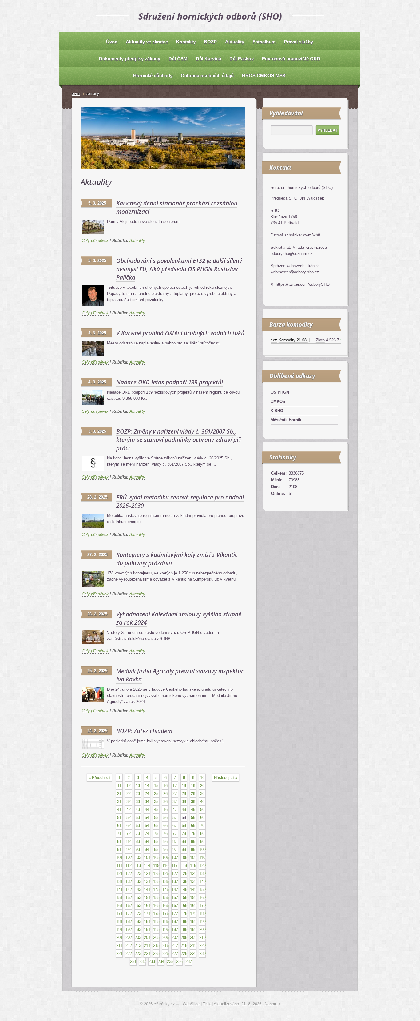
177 (175, 913)
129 (193, 873)
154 (147, 897)
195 (156, 929)
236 (179, 961)
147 (175, 889)
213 (138, 945)
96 (165, 849)
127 (175, 873)
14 (147, 785)
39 (193, 801)
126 (165, 873)
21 (119, 793)
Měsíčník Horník (286, 420)
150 (202, 889)
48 (184, 809)
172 (128, 913)
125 (156, 873)
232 (142, 961)
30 (202, 793)
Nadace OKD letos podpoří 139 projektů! (169, 382)
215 (156, 945)
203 (138, 937)
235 (170, 961)
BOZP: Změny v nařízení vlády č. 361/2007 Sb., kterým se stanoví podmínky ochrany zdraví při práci (178, 439)
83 (138, 841)
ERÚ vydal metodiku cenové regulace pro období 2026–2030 (180, 501)
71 (119, 833)
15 (156, 785)
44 (147, 809)
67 (174, 825)
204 (147, 937)
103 (138, 857)
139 (193, 881)
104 (147, 857)
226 (165, 953)
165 (156, 905)
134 (147, 881)
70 (202, 825)
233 (152, 961)
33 (138, 801)
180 (202, 913)
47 (174, 809)
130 (202, 873)
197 (175, 929)
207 (175, 937)
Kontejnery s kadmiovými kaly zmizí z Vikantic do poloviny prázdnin (177, 559)
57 (174, 817)
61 (119, 825)
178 (184, 913)
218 (184, 945)
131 (119, 881)
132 (128, 881)
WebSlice (191, 1004)
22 (128, 793)
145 (156, 889)
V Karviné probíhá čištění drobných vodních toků (180, 333)
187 (175, 921)
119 (193, 865)
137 (175, 881)
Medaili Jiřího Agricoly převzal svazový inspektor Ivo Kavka (180, 675)
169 (193, 905)
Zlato (308, 340)
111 (119, 865)
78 (184, 833)
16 (165, 785)
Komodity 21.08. (281, 340)
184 (147, 921)
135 (156, 881)
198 (184, 929)
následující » (225, 777)
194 (147, 929)
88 (184, 841)
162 (128, 905)
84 (147, 841)
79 (193, 833)
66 (165, 825)
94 (147, 849)
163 (138, 905)
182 (128, 921)
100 (202, 849)
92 (128, 849)
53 (138, 817)
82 (128, 841)
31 (119, 801)
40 (202, 801)
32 (128, 801)
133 (138, 881)
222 (128, 953)
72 (128, 833)
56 (165, 817)
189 (193, 921)
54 (147, 817)
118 (184, 865)
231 (133, 961)
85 (156, 841)
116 (165, 865)
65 (156, 825)
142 (128, 889)
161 (119, 905)
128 (184, 873)
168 (184, 905)
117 (175, 865)
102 (128, 857)
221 (119, 953)
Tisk (207, 1004)
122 (128, 873)
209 (193, 937)
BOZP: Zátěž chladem (144, 731)
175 (156, 913)
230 (202, 953)
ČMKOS (278, 401)
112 (128, 865)
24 (147, 793)
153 (138, 897)
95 (156, 849)
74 (147, 833)
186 (165, 921)
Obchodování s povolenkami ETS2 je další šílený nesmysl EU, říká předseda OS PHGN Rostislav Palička (179, 269)
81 (119, 841)
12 (128, 785)
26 (165, 793)
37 (174, 801)
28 (184, 793)
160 (202, 897)
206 (165, 937)
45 (156, 809)
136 (165, 881)
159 (193, 897)
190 (202, 921)
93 (138, 849)
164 (147, 905)
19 (193, 785)
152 (128, 897)
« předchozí (99, 777)
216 (165, 945)
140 (202, 881)
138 (184, 881)
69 (193, 825)
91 (119, 849)
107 (175, 857)
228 (184, 953)
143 (138, 889)
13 (138, 785)
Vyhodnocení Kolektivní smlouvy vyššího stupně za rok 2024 (178, 618)
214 (147, 945)
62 (128, 825)
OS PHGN (280, 392)
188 (184, 921)
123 (138, 873)
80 (202, 833)
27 (174, 793)
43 (138, 809)
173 (138, 913)
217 (175, 945)
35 (156, 801)
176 (165, 913)
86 (165, 841)
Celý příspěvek (95, 240)
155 (156, 897)
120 (202, 865)
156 (165, 897)
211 (119, 945)
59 (193, 817)
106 (165, 857)
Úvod (76, 94)
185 (156, 921)
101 (119, 857)
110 (202, 857)
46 (165, 809)
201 (119, 937)
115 (156, 865)
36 (165, 801)
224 (147, 953)
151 (119, 897)
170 (202, 905)
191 (119, 929)
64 (147, 825)
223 (138, 953)
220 (202, 945)
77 (174, 833)
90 (202, 841)
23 (138, 793)
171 (119, 913)
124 (147, 873)
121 (119, 873)
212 (128, 945)
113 (138, 865)
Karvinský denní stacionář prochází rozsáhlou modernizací (176, 207)
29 (193, 793)
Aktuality (137, 240)
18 (184, 785)
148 (184, 889)
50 (202, 809)
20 (202, 785)
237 (188, 961)
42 (128, 809)
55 (156, 817)
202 (128, 937)
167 (175, 905)
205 (156, 937)
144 (147, 889)
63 (138, 825)
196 (165, 929)
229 (193, 953)
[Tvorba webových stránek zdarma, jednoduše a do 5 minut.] (178, 1004)
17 (174, 785)
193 (138, 929)
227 (175, 953)
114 (147, 865)
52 (128, 817)
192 (128, 929)
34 (147, 801)
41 (119, 809)
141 (119, 889)
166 (165, 905)
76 (165, 833)
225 (156, 953)
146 (165, 889)
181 (119, 921)
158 (184, 897)
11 (119, 785)
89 (193, 841)
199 (193, 929)
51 (119, 817)
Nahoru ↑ (273, 1004)
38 (184, 801)
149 (193, 889)
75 (156, 833)
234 (161, 961)
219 (193, 945)
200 (202, 929)
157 (175, 897)
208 (184, 937)
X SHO (277, 410)
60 (202, 817)
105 (156, 857)
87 (174, 841)
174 (147, 913)
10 (202, 777)
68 (184, 825)
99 (193, 849)
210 (202, 937)
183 (138, 921)
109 (193, 857)
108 (184, 857)
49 (193, 809)
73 (138, 833)
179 (193, 913)
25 (156, 793)
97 (174, 849)
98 (184, 849)
